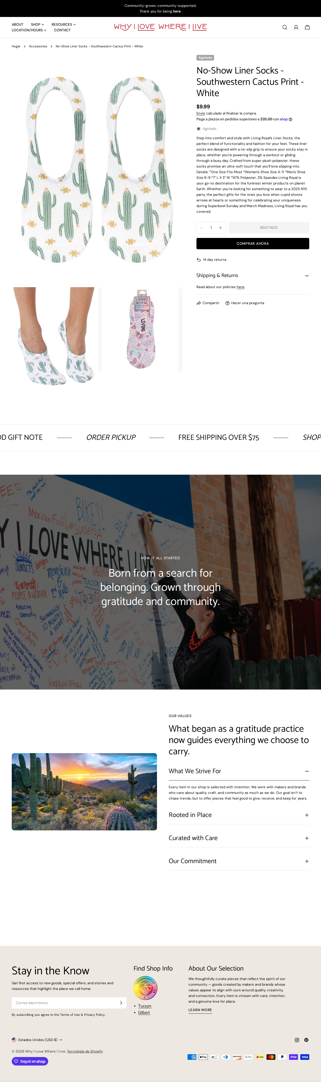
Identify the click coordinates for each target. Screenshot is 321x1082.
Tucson (144, 1006)
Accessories (38, 46)
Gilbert (144, 1012)
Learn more (200, 1010)
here (240, 287)
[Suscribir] (121, 1003)
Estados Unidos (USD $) (38, 1039)
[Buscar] (285, 27)
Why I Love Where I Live (45, 1051)
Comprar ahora (253, 243)
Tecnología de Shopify (85, 1051)
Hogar (16, 46)
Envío (200, 113)
